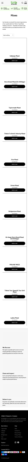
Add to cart (14, 60)
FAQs (16, 428)
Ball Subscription (5, 445)
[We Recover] (15, 338)
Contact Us (17, 430)
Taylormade (4, 428)
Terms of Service (18, 437)
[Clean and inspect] (15, 364)
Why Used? (3, 439)
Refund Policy (18, 432)
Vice (2, 437)
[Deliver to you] (15, 390)
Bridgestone (4, 434)
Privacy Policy (18, 434)
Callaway (3, 430)
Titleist (3, 432)
